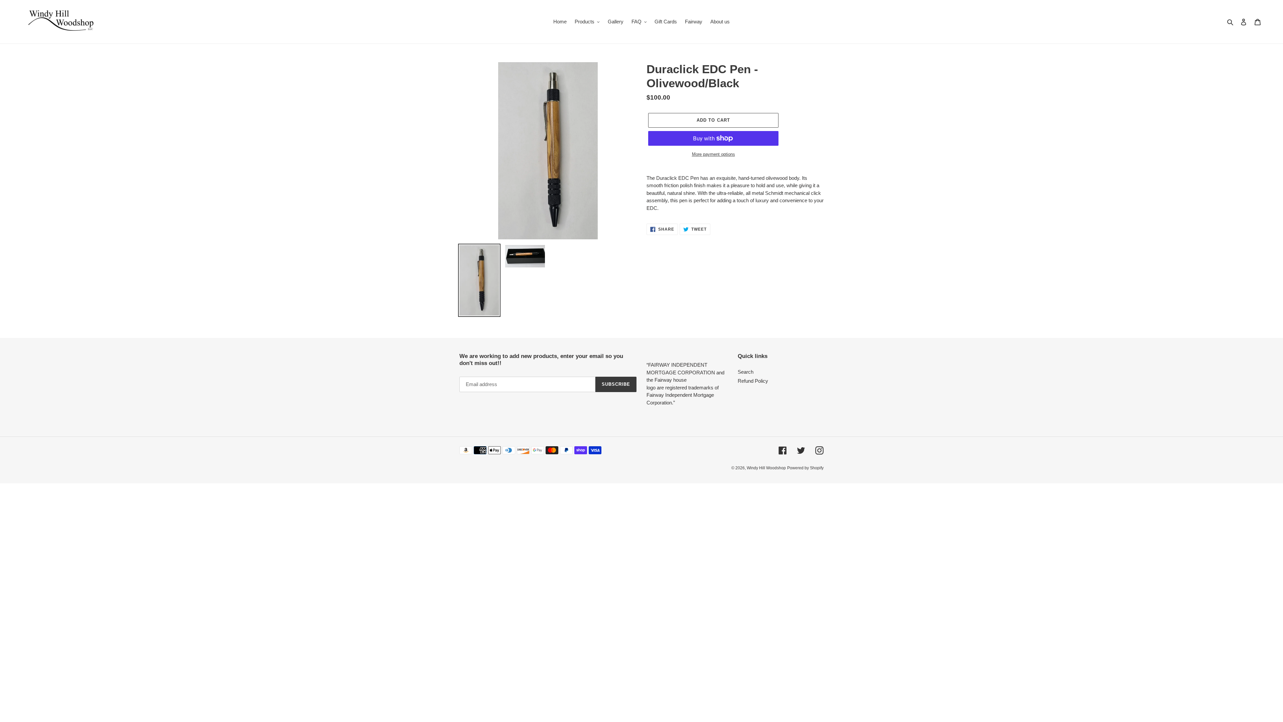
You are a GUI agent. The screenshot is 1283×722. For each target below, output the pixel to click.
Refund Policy (753, 381)
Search (745, 372)
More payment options (713, 154)
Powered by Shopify (805, 468)
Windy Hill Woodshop (766, 468)
